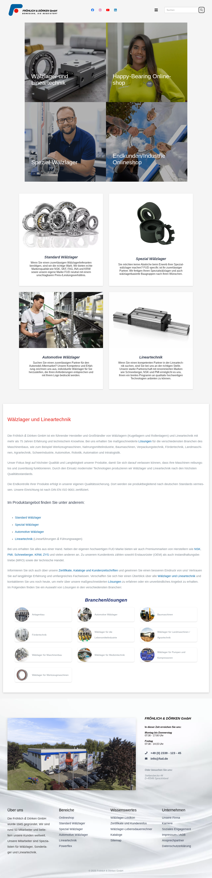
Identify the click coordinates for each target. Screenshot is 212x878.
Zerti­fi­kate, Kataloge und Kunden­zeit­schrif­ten (88, 570)
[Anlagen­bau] (43, 614)
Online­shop (66, 817)
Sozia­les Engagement (176, 829)
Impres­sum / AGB (174, 834)
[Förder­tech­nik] (43, 635)
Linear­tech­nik (24, 539)
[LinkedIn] (115, 10)
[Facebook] (93, 10)
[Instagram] (100, 10)
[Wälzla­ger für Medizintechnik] (106, 655)
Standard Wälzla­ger (28, 517)
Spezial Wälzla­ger (27, 524)
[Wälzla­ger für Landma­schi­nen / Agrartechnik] (168, 635)
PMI (10, 554)
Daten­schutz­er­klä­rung (176, 846)
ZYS (46, 554)
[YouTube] (108, 10)
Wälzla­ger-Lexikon (122, 817)
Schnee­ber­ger (23, 554)
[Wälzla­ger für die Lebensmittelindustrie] (106, 635)
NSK (197, 549)
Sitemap (115, 840)
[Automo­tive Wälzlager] (61, 320)
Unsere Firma (171, 817)
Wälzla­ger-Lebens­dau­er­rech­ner (131, 829)
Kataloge (116, 834)
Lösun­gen (145, 441)
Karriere (167, 823)
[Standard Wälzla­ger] (61, 221)
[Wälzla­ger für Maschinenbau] (43, 655)
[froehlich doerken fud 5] (33, 10)
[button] (156, 10)
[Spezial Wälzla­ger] (151, 222)
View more (65, 62)
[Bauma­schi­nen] (168, 614)
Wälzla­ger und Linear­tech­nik (176, 576)
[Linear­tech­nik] (151, 320)
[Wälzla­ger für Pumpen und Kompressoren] (168, 655)
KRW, (38, 554)
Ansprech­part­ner (173, 840)
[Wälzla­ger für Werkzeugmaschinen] (43, 675)
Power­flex (65, 846)
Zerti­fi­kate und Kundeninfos (128, 823)
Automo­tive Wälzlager (29, 531)
